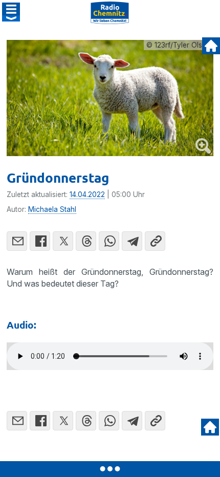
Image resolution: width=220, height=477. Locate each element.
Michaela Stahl (52, 209)
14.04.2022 (87, 194)
